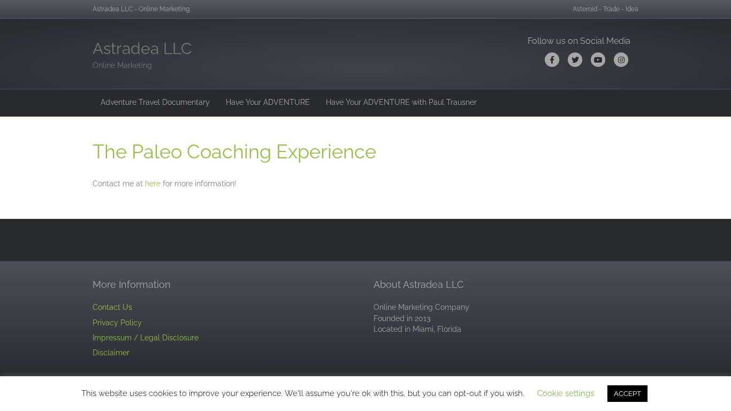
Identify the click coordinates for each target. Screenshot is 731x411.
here (153, 183)
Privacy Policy (117, 322)
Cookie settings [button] (565, 393)
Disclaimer (111, 352)
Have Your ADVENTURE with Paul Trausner (401, 102)
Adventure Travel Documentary (155, 102)
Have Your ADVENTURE (268, 102)
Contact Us (112, 307)
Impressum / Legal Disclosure (146, 337)
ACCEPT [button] (627, 394)
